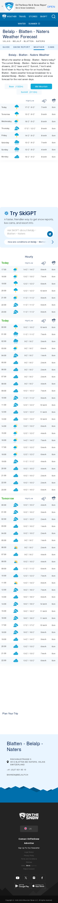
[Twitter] (26, 878)
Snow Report (21, 47)
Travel (22, 16)
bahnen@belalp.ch (17, 774)
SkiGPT (43, 16)
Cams (51, 47)
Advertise (29, 843)
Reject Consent (29, 869)
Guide (6, 47)
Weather (12, 16)
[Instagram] (34, 878)
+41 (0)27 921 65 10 (16, 769)
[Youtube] (17, 878)
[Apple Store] (38, 885)
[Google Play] (22, 885)
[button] (53, 16)
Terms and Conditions (29, 859)
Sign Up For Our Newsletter (29, 848)
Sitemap (29, 862)
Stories (33, 16)
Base (16, 86)
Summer (33, 23)
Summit (29, 91)
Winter (22, 23)
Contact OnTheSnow (29, 838)
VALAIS (7, 41)
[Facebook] (42, 878)
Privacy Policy (29, 855)
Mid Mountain (41, 86)
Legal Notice (29, 852)
